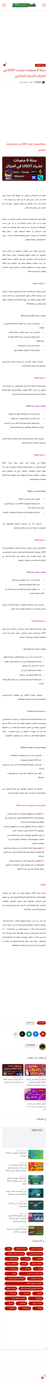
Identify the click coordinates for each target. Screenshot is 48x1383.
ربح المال (13, 1269)
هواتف (39, 1308)
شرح (14, 1274)
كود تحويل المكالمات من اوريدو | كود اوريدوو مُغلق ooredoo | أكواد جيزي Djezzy (16, 1168)
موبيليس (22, 1303)
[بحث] (4, 5)
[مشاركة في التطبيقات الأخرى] (15, 1034)
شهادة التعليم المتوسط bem (31, 1288)
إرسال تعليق (37, 1130)
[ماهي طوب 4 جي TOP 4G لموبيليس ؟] (35, 1205)
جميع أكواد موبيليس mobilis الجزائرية (16, 1154)
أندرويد (39, 1259)
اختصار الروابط (21, 1249)
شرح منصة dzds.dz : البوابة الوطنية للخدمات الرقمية (16, 1193)
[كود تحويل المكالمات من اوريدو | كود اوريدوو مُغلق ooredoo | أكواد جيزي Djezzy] (35, 1166)
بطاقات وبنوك (37, 1264)
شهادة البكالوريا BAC (34, 1283)
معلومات (38, 1298)
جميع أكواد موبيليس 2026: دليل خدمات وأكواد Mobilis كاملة (17, 1181)
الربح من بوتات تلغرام (16, 1254)
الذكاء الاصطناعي (36, 1254)
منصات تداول (37, 1303)
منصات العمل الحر (18, 1298)
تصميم (24, 1264)
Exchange (26, 1308)
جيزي (40, 1269)
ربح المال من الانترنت (34, 1274)
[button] (36, 1034)
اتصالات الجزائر (36, 1249)
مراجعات (26, 1293)
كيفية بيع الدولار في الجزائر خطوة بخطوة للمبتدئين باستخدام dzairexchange (36, 1082)
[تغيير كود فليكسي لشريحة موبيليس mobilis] (35, 1230)
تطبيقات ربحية (12, 1264)
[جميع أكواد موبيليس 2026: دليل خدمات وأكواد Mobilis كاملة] (35, 1180)
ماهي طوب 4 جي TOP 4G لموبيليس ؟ (17, 1205)
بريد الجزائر (40, 65)
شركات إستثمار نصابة (16, 1278)
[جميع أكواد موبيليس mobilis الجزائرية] (35, 1154)
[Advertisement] (24, 38)
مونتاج (10, 1303)
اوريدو (27, 1259)
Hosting (12, 1308)
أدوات (9, 1249)
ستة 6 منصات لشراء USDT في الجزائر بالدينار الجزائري (13, 1081)
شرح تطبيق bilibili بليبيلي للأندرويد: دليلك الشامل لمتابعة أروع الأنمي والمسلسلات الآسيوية (17, 1219)
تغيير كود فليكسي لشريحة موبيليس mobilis (17, 1230)
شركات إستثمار (36, 1278)
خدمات (27, 1269)
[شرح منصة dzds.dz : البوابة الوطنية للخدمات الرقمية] (35, 1193)
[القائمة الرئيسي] (44, 5)
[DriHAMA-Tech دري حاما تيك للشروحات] (24, 5)
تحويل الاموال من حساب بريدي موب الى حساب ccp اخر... (36, 1107)
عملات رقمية (11, 1288)
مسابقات (12, 1293)
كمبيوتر (39, 1293)
